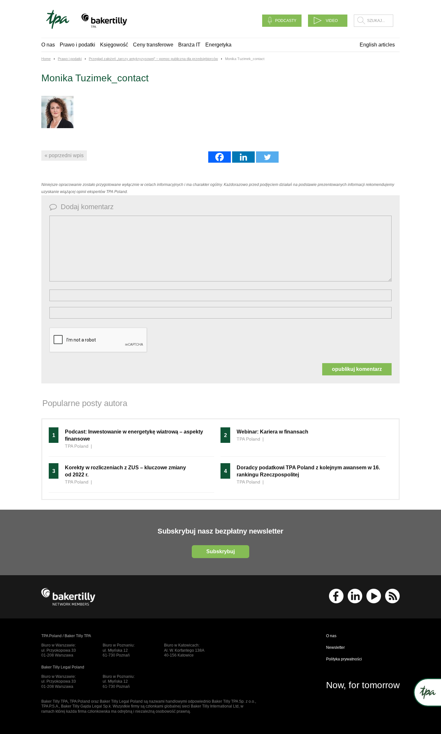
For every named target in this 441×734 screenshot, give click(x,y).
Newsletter (335, 647)
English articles (377, 44)
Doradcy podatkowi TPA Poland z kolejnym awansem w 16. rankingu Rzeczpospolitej (308, 471)
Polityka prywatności (344, 659)
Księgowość (114, 44)
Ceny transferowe (153, 44)
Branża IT (189, 44)
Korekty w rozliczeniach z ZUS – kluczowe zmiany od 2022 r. (125, 471)
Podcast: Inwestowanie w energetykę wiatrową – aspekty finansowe (134, 435)
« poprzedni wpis (64, 155)
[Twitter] (267, 157)
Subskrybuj (220, 551)
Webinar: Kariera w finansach (272, 431)
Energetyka (218, 44)
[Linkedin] (243, 157)
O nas (48, 44)
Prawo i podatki (77, 44)
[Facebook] (219, 157)
